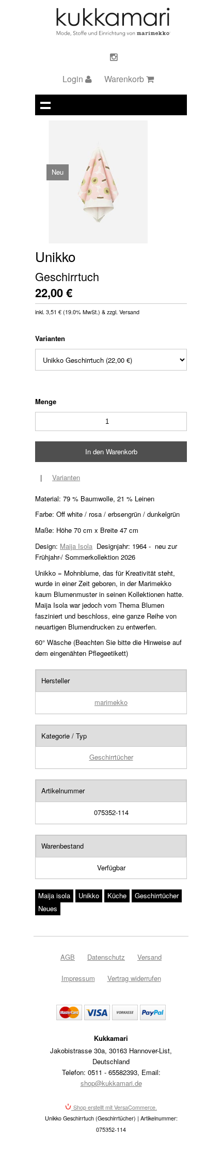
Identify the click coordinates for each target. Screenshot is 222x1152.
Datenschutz (106, 957)
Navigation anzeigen (45, 105)
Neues (47, 908)
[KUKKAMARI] (113, 33)
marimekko (111, 702)
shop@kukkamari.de (111, 1083)
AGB (67, 957)
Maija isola (54, 895)
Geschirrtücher (111, 757)
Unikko (88, 895)
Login (73, 79)
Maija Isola (76, 546)
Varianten (50, 338)
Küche (116, 895)
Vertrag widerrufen (134, 978)
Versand (149, 957)
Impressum (78, 978)
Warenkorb (125, 79)
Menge (45, 401)
